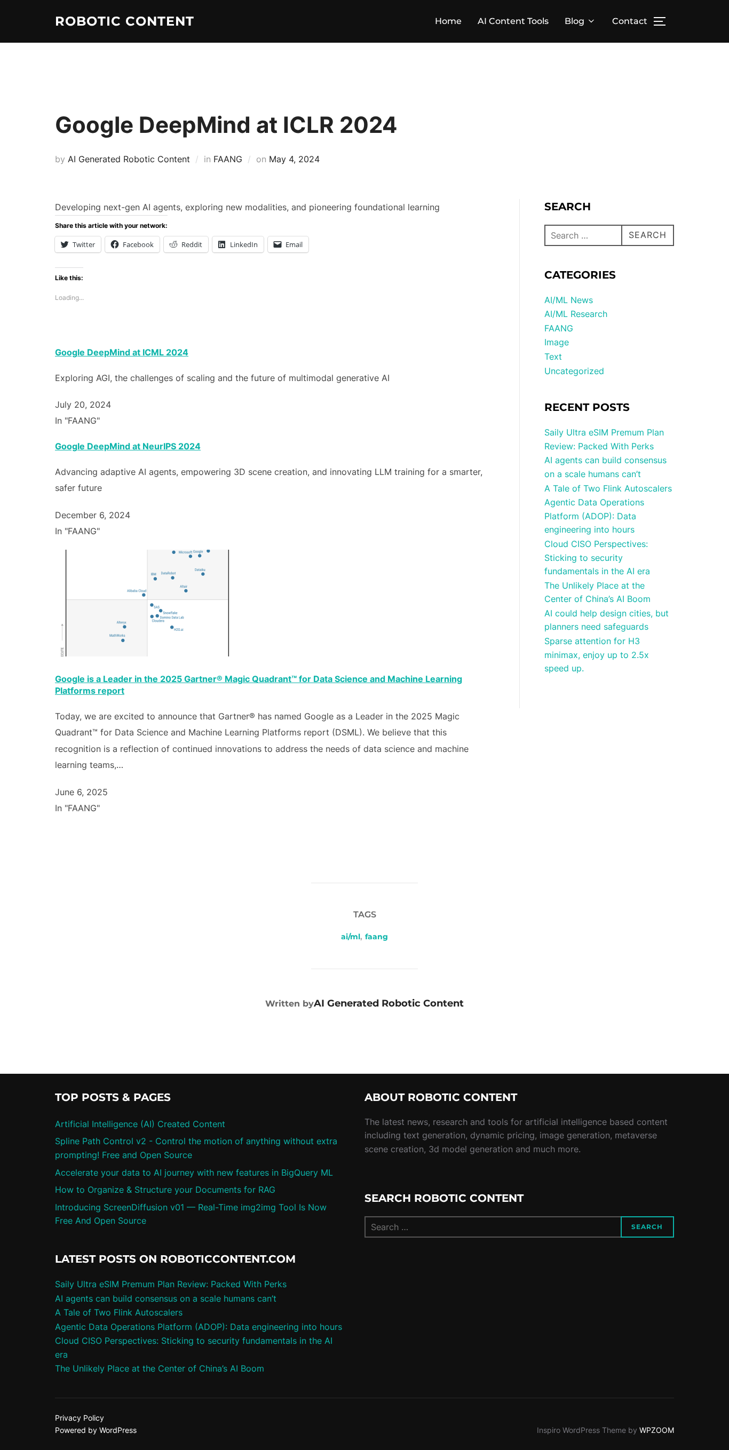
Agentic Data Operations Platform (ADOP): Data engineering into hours (594, 516)
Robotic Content (124, 21)
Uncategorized (574, 371)
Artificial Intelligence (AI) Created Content (140, 1124)
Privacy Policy (79, 1417)
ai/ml (350, 936)
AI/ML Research (575, 313)
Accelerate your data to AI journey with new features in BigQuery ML (194, 1172)
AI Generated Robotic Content (129, 159)
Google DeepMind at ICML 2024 (121, 352)
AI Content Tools (513, 21)
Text (553, 356)
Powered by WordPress (96, 1430)
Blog (574, 21)
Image (556, 342)
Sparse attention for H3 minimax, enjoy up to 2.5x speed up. (596, 655)
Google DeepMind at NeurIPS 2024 (128, 446)
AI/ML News (568, 300)
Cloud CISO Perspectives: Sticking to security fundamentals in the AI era (597, 557)
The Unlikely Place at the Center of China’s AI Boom (159, 1368)
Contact (629, 21)
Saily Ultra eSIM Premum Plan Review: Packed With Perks (171, 1284)
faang (376, 936)
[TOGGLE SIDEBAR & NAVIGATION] (663, 21)
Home (448, 21)
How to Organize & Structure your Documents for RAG (165, 1189)
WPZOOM (656, 1430)
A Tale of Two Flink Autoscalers (608, 488)
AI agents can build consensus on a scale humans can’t (165, 1298)
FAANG (227, 159)
